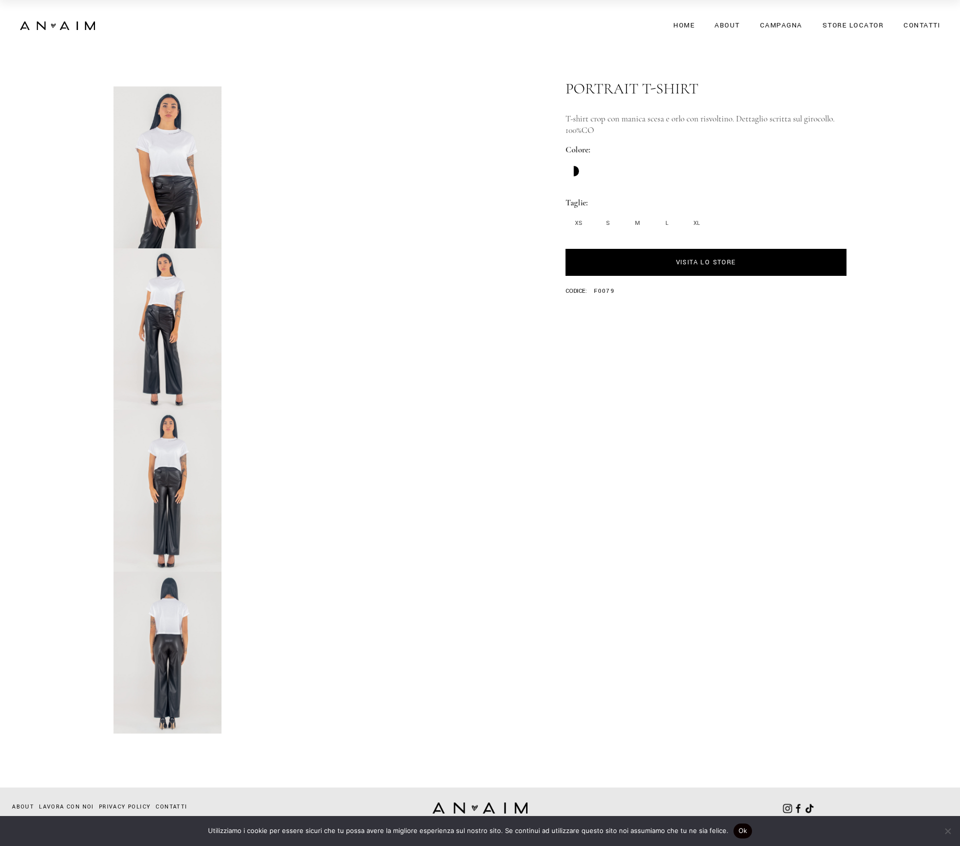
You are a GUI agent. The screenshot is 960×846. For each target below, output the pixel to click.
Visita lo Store (706, 262)
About (23, 807)
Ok (743, 831)
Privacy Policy (125, 807)
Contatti (171, 807)
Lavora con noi (66, 807)
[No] (947, 831)
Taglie (576, 202)
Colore (577, 149)
